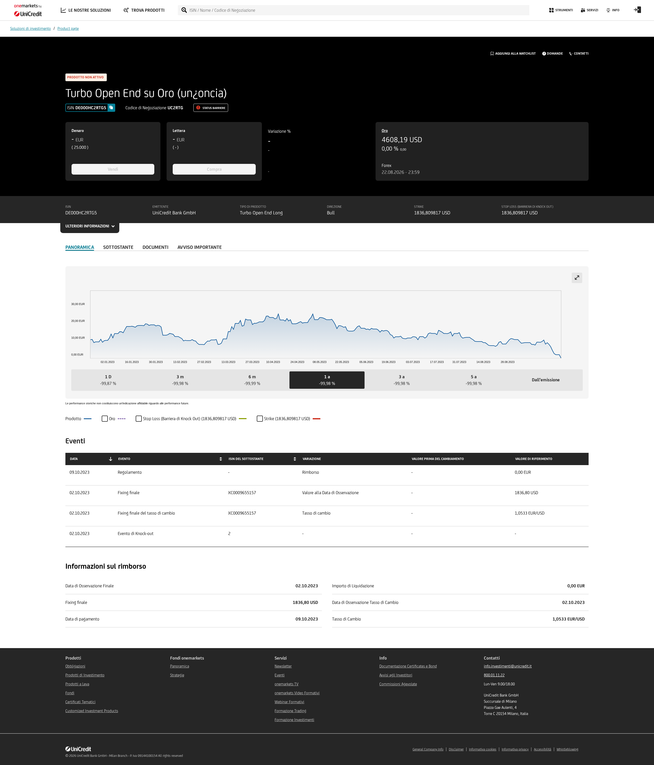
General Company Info (428, 749)
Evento (124, 459)
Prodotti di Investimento (84, 675)
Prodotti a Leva (77, 684)
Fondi (69, 693)
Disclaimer (456, 749)
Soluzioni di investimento (30, 28)
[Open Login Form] (637, 11)
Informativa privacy (515, 749)
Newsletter (283, 666)
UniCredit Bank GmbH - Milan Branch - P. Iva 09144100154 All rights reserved (130, 756)
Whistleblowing (567, 749)
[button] (108, 380)
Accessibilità (542, 749)
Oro (385, 130)
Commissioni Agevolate (398, 684)
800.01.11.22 (494, 675)
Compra (214, 169)
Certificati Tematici (80, 702)
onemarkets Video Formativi (297, 693)
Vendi (113, 169)
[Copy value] (111, 107)
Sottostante (118, 247)
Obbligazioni (75, 666)
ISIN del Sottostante (246, 459)
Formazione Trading (290, 711)
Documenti (155, 247)
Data (74, 459)
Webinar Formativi (289, 702)
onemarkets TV (286, 684)
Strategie (177, 675)
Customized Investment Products (91, 711)
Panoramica (79, 247)
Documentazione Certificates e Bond (408, 666)
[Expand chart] (577, 278)
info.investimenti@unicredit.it (508, 666)
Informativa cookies (482, 749)
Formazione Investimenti (294, 720)
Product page (68, 28)
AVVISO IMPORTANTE (200, 247)
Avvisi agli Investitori (395, 675)
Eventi (280, 675)
